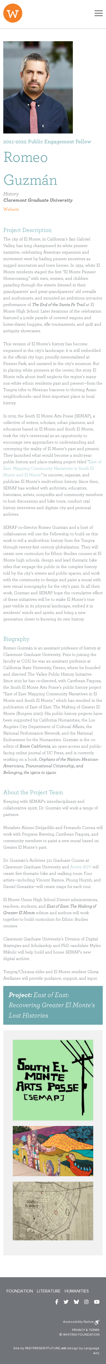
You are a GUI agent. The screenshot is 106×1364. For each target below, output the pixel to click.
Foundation (20, 1291)
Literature (49, 1291)
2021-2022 (15, 141)
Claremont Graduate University (38, 200)
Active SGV (80, 867)
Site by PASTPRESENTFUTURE (36, 1348)
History (11, 194)
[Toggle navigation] (99, 13)
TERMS (94, 1330)
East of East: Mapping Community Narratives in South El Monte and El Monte (52, 468)
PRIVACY (78, 1330)
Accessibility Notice (79, 1322)
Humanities (77, 1291)
